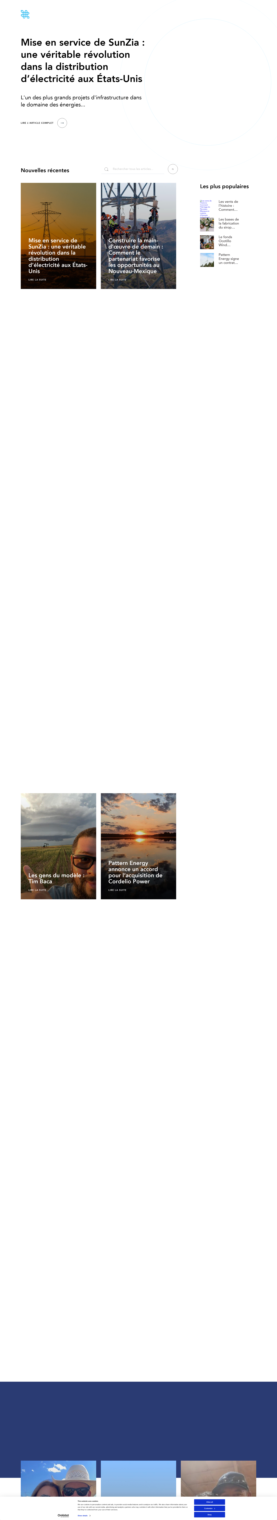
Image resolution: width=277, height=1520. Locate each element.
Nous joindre (213, 14)
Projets (121, 14)
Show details (83, 1516)
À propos (77, 14)
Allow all (209, 1502)
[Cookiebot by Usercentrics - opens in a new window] (63, 1515)
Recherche (106, 169)
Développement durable (154, 14)
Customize (208, 1508)
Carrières (188, 14)
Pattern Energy (36, 14)
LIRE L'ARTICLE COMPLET (37, 123)
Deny (210, 1515)
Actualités (100, 14)
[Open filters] (173, 169)
